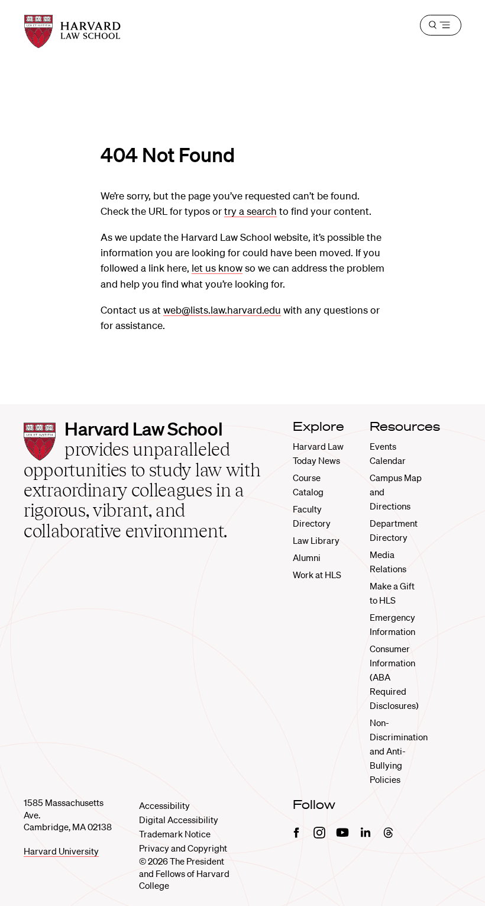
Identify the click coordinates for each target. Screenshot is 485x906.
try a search (250, 211)
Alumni (307, 557)
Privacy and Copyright (183, 848)
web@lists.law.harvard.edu (222, 310)
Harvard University (61, 851)
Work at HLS (317, 575)
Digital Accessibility (178, 820)
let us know (217, 268)
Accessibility (164, 805)
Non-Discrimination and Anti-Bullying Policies (399, 751)
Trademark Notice (175, 834)
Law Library (316, 540)
